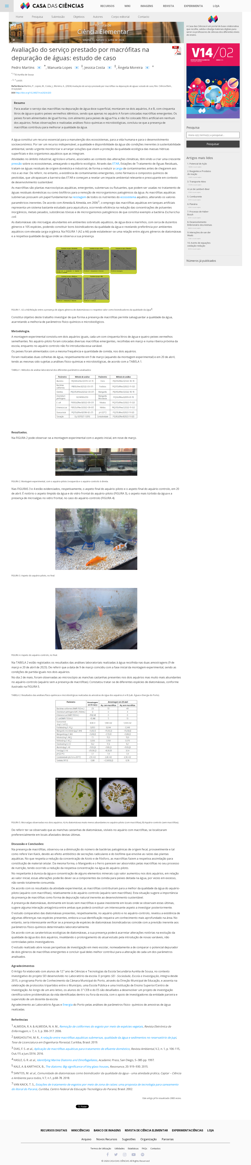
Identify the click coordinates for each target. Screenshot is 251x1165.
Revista (168, 6)
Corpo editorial (120, 17)
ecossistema (128, 197)
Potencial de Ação (197, 165)
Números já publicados (201, 261)
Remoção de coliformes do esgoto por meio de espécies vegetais (101, 1026)
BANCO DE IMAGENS (107, 1130)
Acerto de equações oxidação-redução (198, 245)
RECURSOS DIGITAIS (54, 1130)
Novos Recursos (106, 1139)
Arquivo (86, 1139)
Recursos (107, 6)
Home (19, 17)
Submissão (58, 17)
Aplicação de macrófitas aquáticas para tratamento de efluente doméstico (82, 1049)
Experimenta (193, 6)
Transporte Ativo (197, 183)
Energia (68, 1004)
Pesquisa (37, 17)
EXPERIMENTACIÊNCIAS (187, 1130)
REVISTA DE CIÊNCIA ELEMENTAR (146, 1130)
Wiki (127, 6)
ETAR (115, 164)
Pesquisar (213, 144)
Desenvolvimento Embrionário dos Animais (199, 225)
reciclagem (79, 197)
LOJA (210, 1130)
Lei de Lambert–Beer (199, 190)
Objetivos (79, 17)
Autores (98, 17)
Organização (149, 1139)
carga (118, 168)
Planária (194, 205)
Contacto (143, 17)
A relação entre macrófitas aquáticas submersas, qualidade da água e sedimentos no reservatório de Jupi (108, 1038)
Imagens (147, 6)
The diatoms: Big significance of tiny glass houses (76, 1067)
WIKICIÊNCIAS (80, 1130)
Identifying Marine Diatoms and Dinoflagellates (67, 1060)
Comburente (195, 198)
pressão (16, 164)
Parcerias (168, 1139)
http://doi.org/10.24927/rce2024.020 (33, 92)
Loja (216, 6)
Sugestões (129, 1139)
